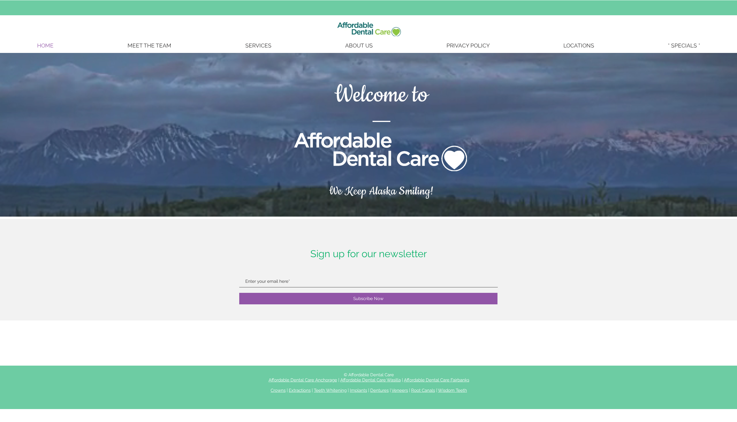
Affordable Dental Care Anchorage (303, 380)
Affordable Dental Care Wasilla (370, 380)
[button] (258, 45)
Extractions (300, 390)
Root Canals (423, 390)
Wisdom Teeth (452, 390)
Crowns (278, 390)
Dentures (379, 390)
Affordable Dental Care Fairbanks (436, 380)
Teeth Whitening (330, 390)
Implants (358, 390)
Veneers (400, 390)
